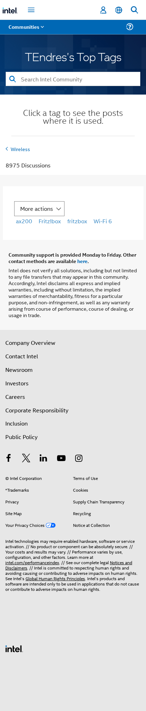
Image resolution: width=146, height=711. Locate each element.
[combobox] (73, 79)
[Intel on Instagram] (79, 459)
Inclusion (16, 423)
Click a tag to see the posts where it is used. (73, 117)
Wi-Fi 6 (103, 221)
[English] (118, 10)
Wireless (20, 149)
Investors (16, 383)
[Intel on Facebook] (8, 459)
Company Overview (30, 342)
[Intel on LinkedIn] (44, 459)
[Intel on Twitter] (26, 459)
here (82, 261)
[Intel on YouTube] (61, 459)
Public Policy (21, 437)
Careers (15, 396)
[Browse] (25, 31)
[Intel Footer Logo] (14, 648)
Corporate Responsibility (36, 410)
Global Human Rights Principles (55, 578)
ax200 (24, 221)
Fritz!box (50, 221)
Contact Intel (21, 356)
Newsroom (19, 369)
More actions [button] (36, 208)
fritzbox (77, 221)
